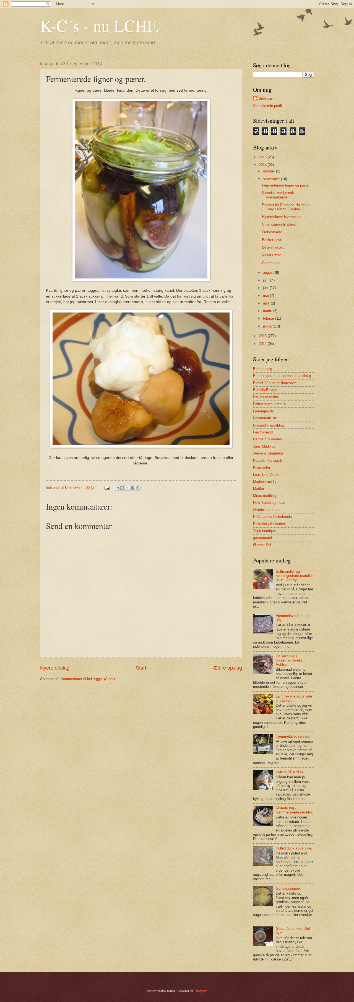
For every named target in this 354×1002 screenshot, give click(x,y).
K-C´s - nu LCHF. (99, 25)
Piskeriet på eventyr (269, 524)
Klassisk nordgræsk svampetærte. (278, 195)
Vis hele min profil (267, 106)
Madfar (258, 488)
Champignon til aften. (279, 224)
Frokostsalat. (272, 232)
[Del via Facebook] (132, 488)
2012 (263, 344)
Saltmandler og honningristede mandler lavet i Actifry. (294, 575)
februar (269, 318)
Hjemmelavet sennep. (293, 736)
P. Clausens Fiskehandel (273, 517)
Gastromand (263, 432)
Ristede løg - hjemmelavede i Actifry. (294, 810)
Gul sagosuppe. (288, 888)
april (267, 303)
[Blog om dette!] (122, 488)
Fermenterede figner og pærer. (286, 185)
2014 (263, 165)
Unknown (267, 98)
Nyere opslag (54, 668)
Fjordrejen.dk (263, 411)
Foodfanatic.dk (265, 418)
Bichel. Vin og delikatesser (274, 383)
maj (266, 295)
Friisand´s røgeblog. (269, 425)
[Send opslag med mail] (107, 487)
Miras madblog (265, 496)
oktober (269, 171)
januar (268, 326)
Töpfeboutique (264, 531)
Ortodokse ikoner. (267, 510)
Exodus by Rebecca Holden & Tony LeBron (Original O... (286, 207)
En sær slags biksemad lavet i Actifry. (289, 660)
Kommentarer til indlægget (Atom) (88, 679)
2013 (263, 336)
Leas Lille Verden (266, 474)
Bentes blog (262, 369)
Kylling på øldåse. (290, 772)
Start (141, 668)
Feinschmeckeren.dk (270, 404)
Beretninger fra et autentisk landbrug (282, 376)
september (272, 179)
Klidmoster (261, 467)
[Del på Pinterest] (137, 488)
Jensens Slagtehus (268, 453)
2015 (263, 157)
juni (266, 288)
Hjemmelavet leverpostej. (282, 217)
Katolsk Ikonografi (267, 460)
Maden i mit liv (265, 481)
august (269, 272)
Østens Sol (262, 545)
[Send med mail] (116, 488)
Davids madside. (266, 397)
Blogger (200, 991)
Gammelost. (272, 263)
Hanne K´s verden (267, 439)
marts (268, 311)
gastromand (262, 538)
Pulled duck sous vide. (294, 848)
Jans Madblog (264, 446)
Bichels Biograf (265, 390)
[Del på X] (127, 488)
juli (266, 280)
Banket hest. (272, 240)
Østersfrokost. (273, 247)
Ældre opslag (227, 668)
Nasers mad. (272, 255)
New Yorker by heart (269, 502)
